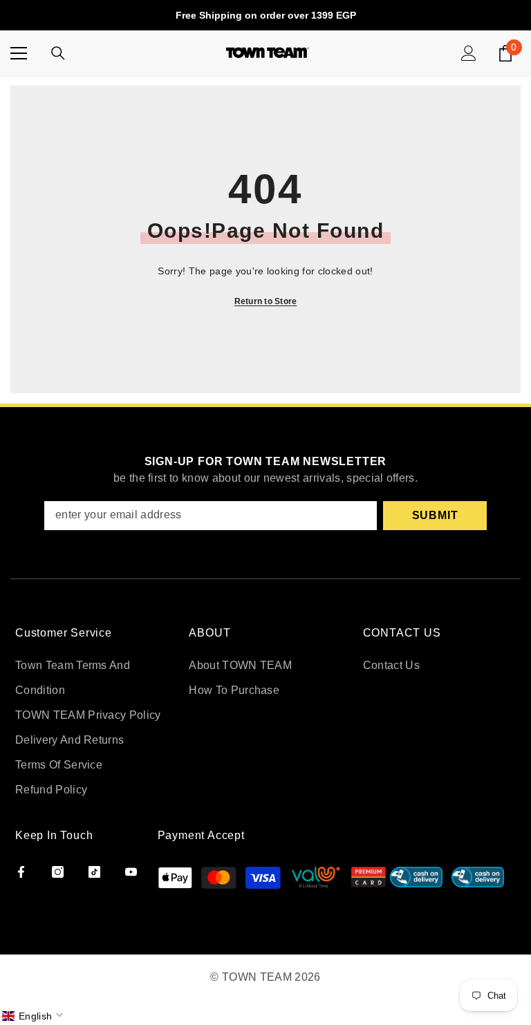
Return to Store (265, 301)
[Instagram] (58, 872)
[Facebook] (21, 872)
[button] (34, 1016)
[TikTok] (94, 872)
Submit (435, 515)
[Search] (58, 53)
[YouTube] (131, 872)
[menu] (18, 53)
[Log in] (468, 53)
